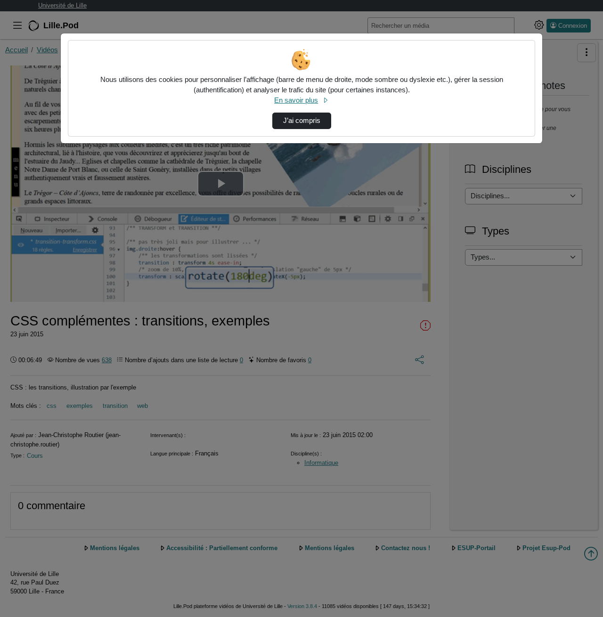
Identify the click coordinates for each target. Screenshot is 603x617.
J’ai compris (301, 120)
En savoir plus (296, 100)
